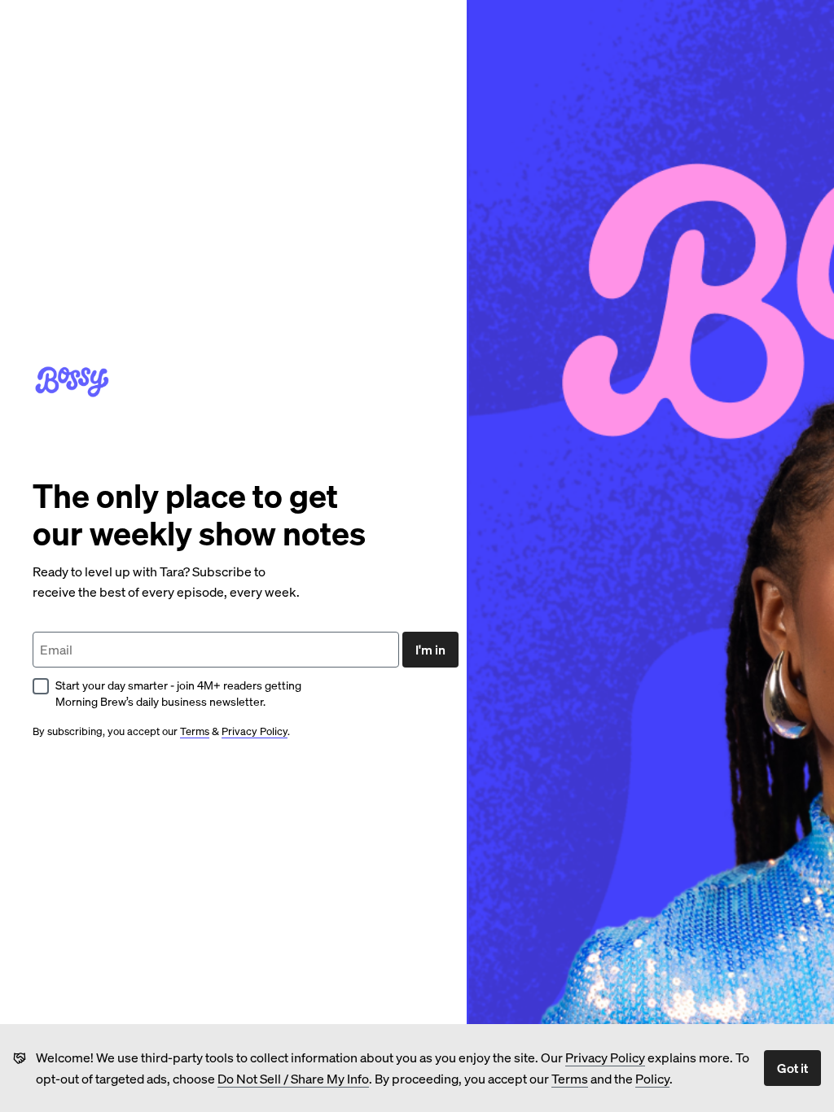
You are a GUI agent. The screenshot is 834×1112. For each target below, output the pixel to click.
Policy (652, 1078)
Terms (569, 1078)
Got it (792, 1067)
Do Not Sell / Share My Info (293, 1078)
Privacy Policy (605, 1057)
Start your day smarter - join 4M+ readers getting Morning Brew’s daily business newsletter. (178, 693)
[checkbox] (41, 686)
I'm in (430, 649)
